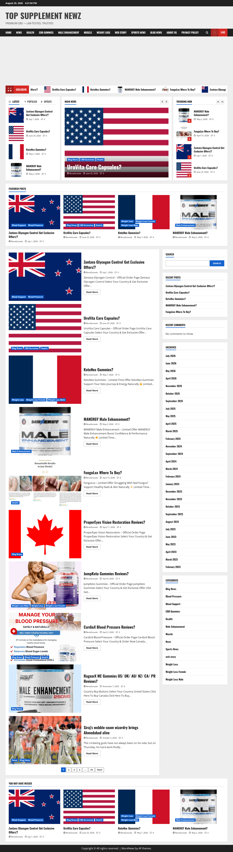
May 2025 (170, 416)
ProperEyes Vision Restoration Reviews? (45, 534)
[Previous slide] (162, 102)
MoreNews (128, 848)
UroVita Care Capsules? (49, 89)
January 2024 (172, 484)
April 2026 (171, 378)
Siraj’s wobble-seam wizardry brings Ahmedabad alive (45, 740)
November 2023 (174, 499)
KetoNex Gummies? (85, 89)
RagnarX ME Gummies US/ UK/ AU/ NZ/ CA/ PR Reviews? (45, 688)
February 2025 (173, 439)
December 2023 (174, 491)
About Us (172, 32)
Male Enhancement (68, 32)
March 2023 (172, 559)
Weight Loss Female (91, 159)
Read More (93, 292)
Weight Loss (103, 32)
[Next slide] (166, 102)
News (19, 32)
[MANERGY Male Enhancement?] (198, 212)
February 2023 (173, 567)
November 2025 (174, 386)
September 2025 (174, 401)
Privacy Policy (190, 32)
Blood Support (19, 225)
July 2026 (171, 356)
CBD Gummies (46, 32)
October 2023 (173, 506)
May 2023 (170, 544)
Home (8, 32)
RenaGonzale (75, 173)
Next (99, 769)
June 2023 (171, 537)
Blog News (156, 32)
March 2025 (172, 431)
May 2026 (171, 371)
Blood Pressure (35, 225)
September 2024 (174, 454)
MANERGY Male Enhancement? (124, 89)
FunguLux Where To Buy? (167, 89)
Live (223, 32)
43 (91, 769)
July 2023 (170, 529)
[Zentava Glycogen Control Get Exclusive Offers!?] (34, 212)
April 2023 (171, 552)
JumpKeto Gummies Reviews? (45, 585)
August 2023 (172, 522)
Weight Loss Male (112, 159)
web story (120, 32)
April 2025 (171, 424)
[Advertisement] (116, 60)
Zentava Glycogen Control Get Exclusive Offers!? (16, 115)
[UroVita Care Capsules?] (89, 212)
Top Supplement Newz (43, 15)
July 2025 (170, 408)
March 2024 (172, 469)
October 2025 (173, 393)
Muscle (88, 32)
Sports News (138, 32)
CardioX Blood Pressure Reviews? (45, 637)
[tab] (17, 102)
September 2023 (174, 514)
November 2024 (174, 446)
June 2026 (171, 363)
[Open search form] (207, 32)
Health (30, 32)
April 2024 (171, 461)
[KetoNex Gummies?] (116, 142)
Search (170, 254)
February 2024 (173, 476)
